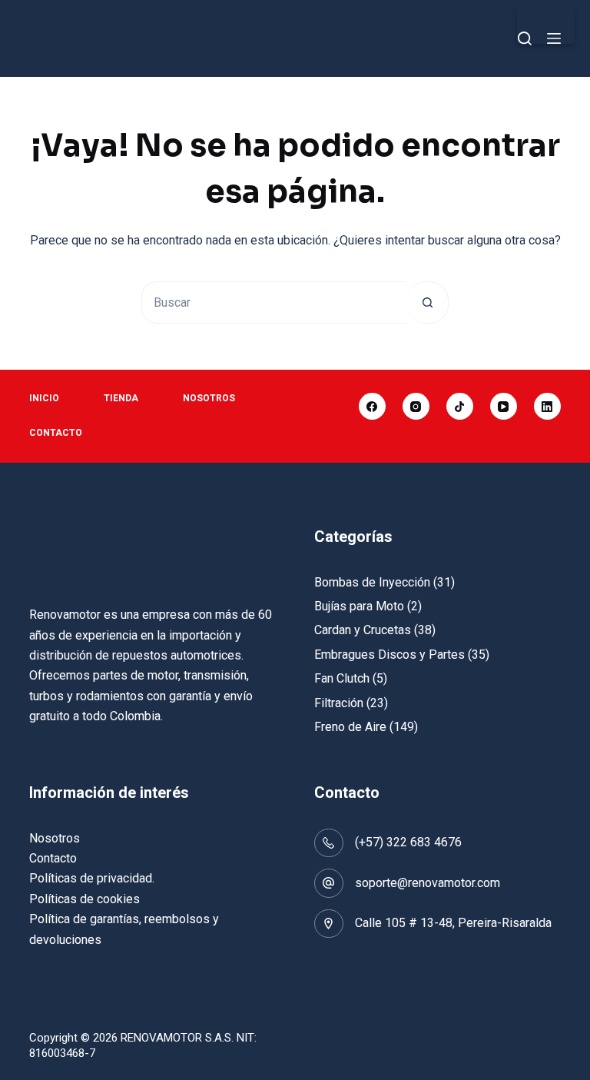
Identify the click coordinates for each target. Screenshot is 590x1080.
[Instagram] (416, 406)
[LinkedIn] (547, 406)
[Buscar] (525, 38)
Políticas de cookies (84, 899)
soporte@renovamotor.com (427, 883)
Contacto (55, 432)
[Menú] (554, 38)
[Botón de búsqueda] (427, 302)
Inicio (44, 398)
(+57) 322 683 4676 (408, 842)
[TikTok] (459, 406)
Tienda (121, 398)
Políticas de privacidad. (91, 878)
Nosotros (209, 398)
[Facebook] (372, 406)
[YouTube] (503, 406)
